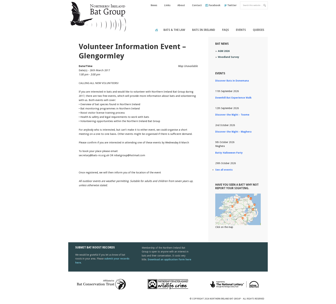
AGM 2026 (224, 51)
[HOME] (156, 30)
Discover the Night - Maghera (233, 131)
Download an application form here (169, 259)
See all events (224, 169)
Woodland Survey (228, 57)
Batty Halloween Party (229, 152)
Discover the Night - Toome (232, 114)
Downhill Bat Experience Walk (233, 97)
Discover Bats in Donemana (232, 80)
